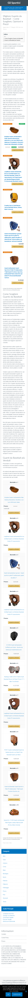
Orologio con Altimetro (9, 915)
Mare (4, 870)
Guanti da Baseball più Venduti (12, 40)
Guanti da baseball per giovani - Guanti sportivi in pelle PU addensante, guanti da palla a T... (14, 575)
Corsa (4, 866)
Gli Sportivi (14, 3)
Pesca (4, 891)
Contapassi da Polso (8, 913)
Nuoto (4, 877)
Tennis (4, 901)
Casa (4, 859)
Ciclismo (5, 863)
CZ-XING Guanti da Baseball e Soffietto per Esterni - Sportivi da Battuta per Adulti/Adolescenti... (14, 647)
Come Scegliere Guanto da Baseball (14, 38)
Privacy (3, 941)
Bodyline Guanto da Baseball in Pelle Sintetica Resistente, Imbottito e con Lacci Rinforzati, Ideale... (14, 500)
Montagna (5, 873)
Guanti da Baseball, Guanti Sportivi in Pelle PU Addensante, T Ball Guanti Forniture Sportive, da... (14, 789)
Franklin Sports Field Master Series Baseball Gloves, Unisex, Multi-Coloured (13, 207)
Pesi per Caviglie (7, 919)
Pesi (4, 894)
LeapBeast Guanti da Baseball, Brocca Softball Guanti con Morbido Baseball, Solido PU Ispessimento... (14, 539)
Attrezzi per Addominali (9, 921)
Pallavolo (5, 884)
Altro (10, 843)
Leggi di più (17, 994)
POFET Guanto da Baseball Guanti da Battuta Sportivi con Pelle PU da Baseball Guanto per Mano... (14, 752)
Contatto (3, 934)
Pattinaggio (6, 887)
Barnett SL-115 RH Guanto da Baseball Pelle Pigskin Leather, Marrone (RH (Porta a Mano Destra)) (14, 823)
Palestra (5, 880)
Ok (8, 994)
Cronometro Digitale (8, 917)
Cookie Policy (5, 937)
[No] (26, 991)
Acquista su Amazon (18, 150)
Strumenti (5, 898)
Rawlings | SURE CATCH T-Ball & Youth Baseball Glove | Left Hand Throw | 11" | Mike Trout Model (14, 679)
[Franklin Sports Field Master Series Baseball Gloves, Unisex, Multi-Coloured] (14, 198)
